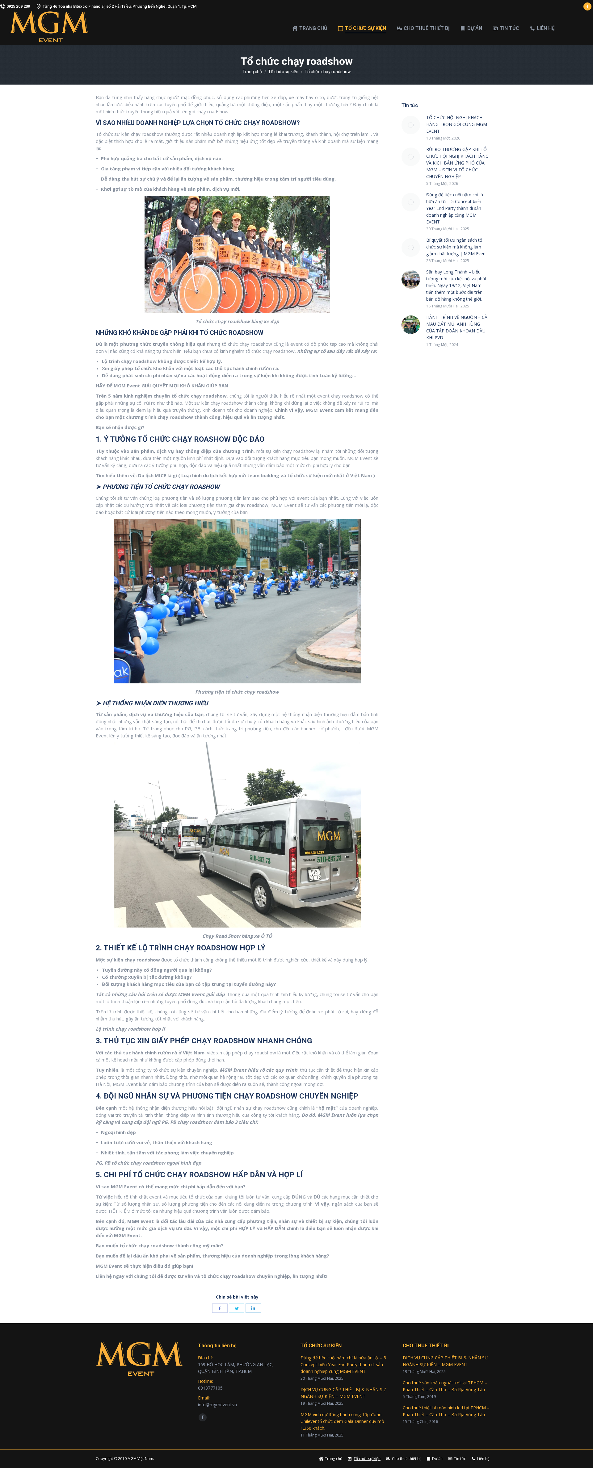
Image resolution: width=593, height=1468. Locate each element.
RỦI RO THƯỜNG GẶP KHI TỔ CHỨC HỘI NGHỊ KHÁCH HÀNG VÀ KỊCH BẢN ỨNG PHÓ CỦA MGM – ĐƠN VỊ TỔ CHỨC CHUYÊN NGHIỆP (457, 162)
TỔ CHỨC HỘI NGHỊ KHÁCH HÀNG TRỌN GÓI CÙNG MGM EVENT (456, 124)
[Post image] (411, 125)
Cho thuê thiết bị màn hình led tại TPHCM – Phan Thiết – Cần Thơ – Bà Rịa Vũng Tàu (446, 1411)
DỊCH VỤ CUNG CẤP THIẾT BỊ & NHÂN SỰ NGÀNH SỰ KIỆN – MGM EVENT (343, 1393)
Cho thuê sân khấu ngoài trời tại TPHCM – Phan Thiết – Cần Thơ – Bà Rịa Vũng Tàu (445, 1386)
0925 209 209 (18, 6)
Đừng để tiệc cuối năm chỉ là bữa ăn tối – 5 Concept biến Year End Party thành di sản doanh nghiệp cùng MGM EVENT (454, 208)
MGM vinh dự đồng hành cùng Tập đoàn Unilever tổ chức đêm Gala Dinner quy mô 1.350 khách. (342, 1421)
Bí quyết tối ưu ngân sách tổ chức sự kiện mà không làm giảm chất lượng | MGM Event (456, 246)
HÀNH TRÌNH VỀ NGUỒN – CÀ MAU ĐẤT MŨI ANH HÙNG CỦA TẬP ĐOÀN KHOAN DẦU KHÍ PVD (456, 327)
